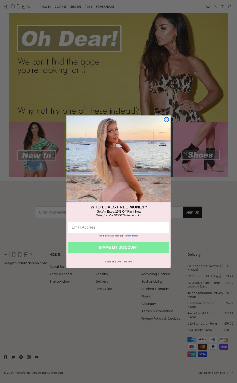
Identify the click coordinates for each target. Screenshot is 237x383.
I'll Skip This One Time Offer (118, 261)
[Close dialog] (166, 119)
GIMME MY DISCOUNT (118, 247)
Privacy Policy (131, 235)
